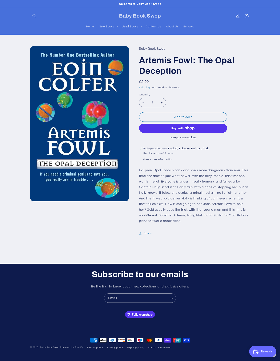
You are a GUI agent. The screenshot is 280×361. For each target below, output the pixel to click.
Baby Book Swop (49, 347)
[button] (34, 16)
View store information (158, 159)
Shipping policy (135, 348)
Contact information (159, 348)
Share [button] (148, 233)
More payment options (183, 137)
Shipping (144, 87)
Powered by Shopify (71, 347)
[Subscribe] (171, 298)
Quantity (144, 94)
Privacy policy (115, 348)
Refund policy (95, 348)
